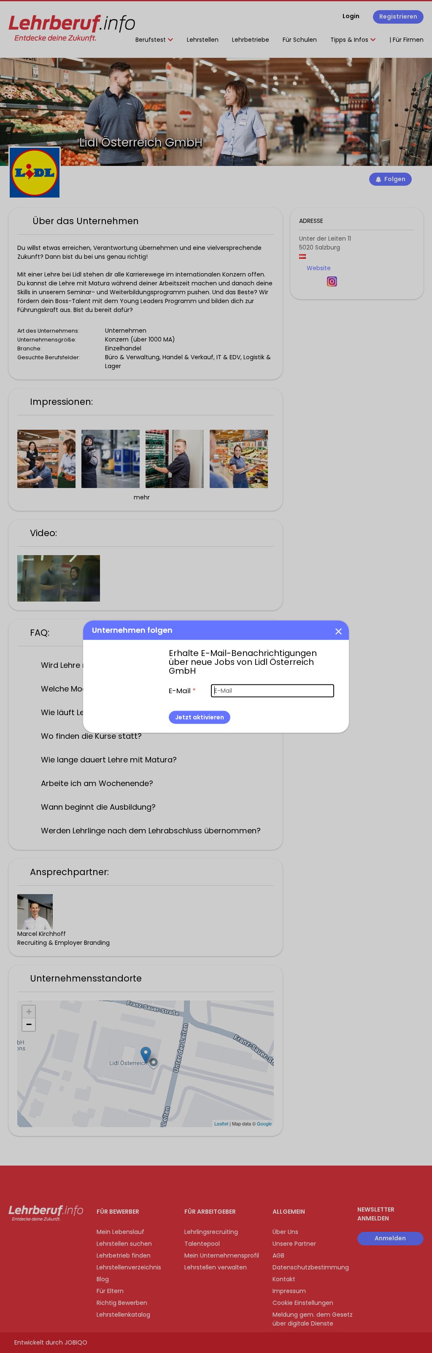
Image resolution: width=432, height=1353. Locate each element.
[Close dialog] (338, 630)
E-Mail (182, 690)
